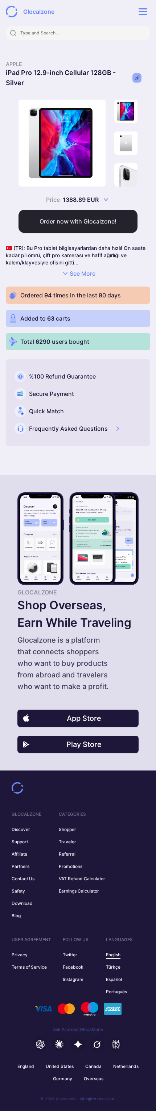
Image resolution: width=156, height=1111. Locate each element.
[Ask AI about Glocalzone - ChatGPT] (40, 1044)
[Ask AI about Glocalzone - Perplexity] (115, 1044)
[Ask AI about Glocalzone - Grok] (97, 1044)
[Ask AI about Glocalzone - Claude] (59, 1044)
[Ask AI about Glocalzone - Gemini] (78, 1044)
